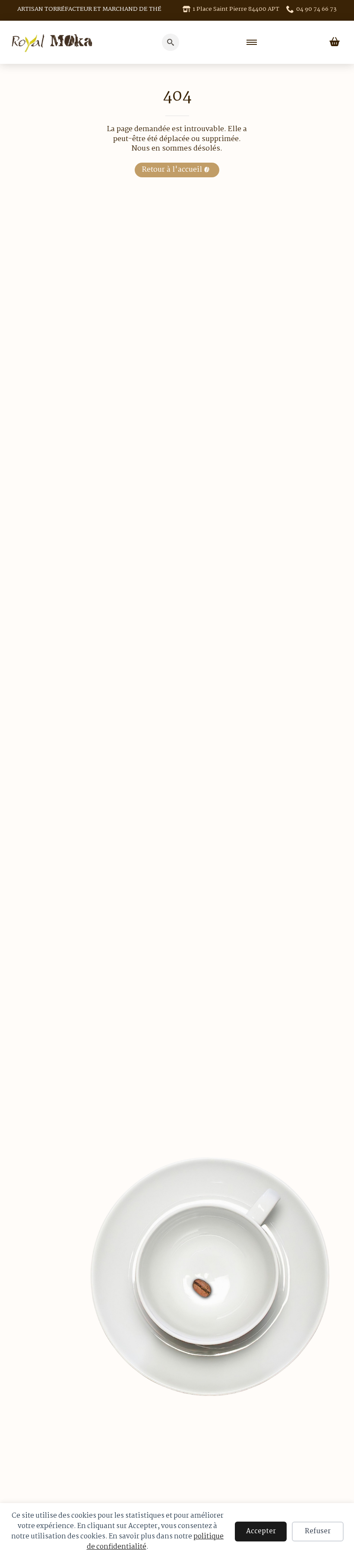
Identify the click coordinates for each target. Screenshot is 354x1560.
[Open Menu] (252, 42)
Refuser (318, 1531)
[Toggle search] (170, 42)
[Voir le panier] (334, 42)
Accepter (261, 1531)
